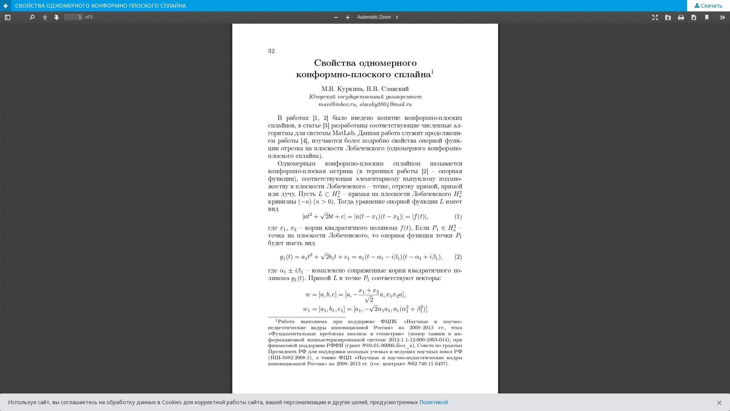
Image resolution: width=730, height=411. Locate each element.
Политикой (433, 402)
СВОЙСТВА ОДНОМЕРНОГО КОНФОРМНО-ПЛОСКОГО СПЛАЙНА (100, 5)
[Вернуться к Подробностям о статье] (5, 5)
